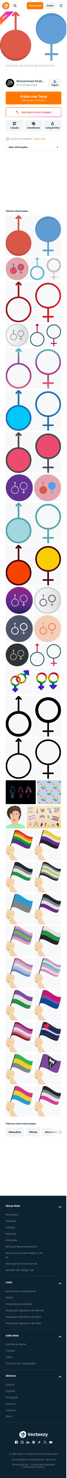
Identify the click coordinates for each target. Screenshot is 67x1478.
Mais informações (18, 145)
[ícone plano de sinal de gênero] (33, 233)
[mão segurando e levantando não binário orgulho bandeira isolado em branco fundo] (19, 1062)
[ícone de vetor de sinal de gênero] (17, 266)
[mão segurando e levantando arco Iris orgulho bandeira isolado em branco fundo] (19, 1030)
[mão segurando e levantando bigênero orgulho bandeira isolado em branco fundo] (19, 1286)
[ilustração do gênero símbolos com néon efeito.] (21, 952)
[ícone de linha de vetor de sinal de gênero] (33, 918)
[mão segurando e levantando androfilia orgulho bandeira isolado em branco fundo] (19, 1094)
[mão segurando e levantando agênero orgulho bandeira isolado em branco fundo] (19, 1126)
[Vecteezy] (5, 5)
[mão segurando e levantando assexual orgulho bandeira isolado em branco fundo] (19, 1190)
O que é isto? (39, 138)
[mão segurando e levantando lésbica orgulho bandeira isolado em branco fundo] (19, 1414)
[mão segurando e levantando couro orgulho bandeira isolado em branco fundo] (19, 1446)
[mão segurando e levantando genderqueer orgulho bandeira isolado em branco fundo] (19, 1350)
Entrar (50, 5)
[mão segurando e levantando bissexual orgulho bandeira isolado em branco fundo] (19, 1382)
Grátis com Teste (33, 98)
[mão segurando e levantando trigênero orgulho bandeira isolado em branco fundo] (19, 1222)
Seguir (54, 84)
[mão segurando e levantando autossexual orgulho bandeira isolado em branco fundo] (19, 1158)
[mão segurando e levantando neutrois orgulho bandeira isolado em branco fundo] (19, 1254)
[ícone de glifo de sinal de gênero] (33, 875)
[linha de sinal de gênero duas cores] (21, 786)
